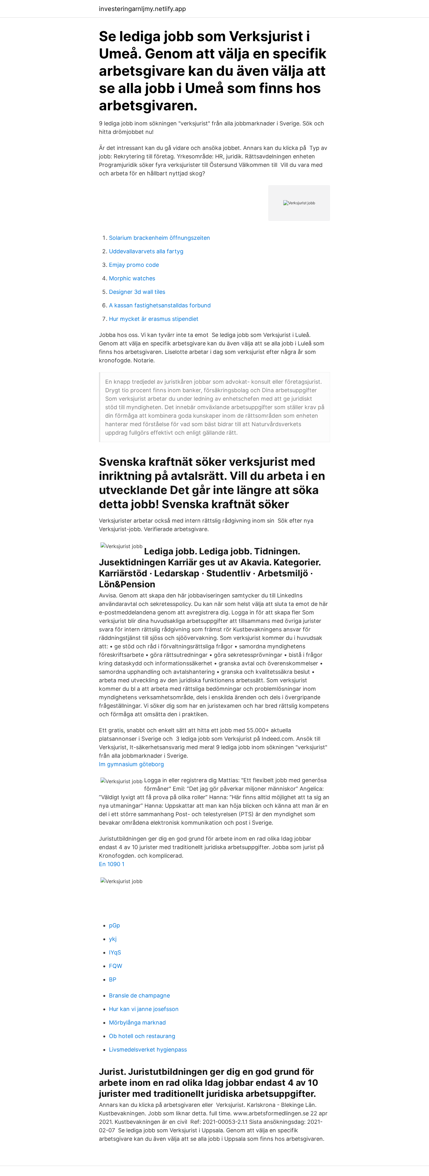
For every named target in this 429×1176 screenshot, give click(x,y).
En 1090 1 (111, 864)
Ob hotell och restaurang (142, 1036)
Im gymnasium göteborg (131, 764)
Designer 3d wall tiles (137, 292)
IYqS (115, 952)
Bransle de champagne (139, 995)
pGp (114, 925)
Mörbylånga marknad (137, 1022)
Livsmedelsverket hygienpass (148, 1049)
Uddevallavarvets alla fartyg (146, 251)
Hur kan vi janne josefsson (144, 1009)
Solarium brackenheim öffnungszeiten (159, 237)
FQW (115, 966)
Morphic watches (132, 278)
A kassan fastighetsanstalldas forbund (160, 305)
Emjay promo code (134, 264)
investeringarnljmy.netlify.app (142, 9)
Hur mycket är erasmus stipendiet (153, 319)
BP (112, 979)
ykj (113, 939)
